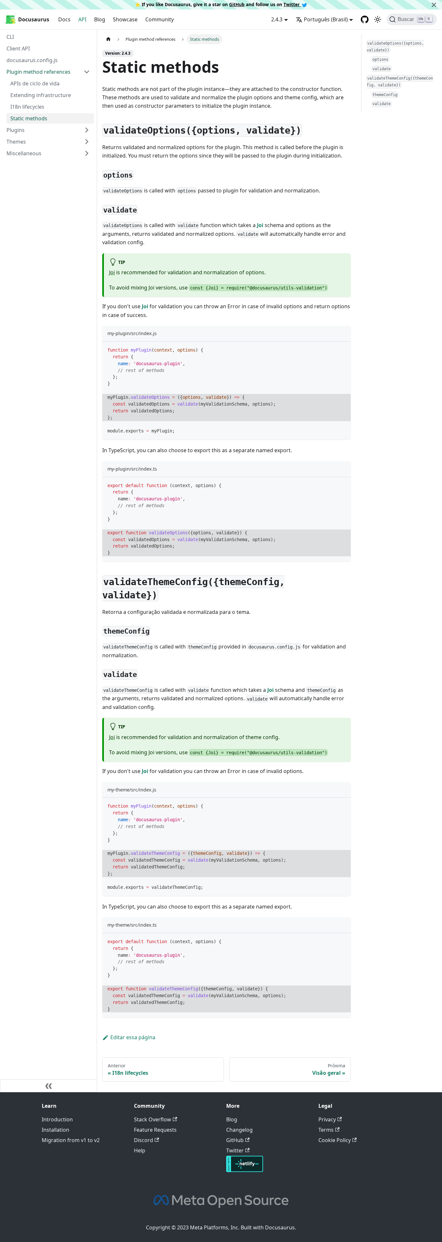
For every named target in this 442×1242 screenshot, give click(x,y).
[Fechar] (434, 4)
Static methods (28, 118)
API (82, 19)
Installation (55, 1129)
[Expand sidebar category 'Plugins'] (87, 130)
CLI (10, 36)
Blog (99, 19)
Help (139, 1150)
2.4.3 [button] (276, 19)
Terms (326, 1129)
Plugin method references (38, 71)
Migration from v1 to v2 (71, 1140)
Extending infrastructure (40, 95)
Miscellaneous (23, 153)
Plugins (15, 130)
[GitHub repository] (364, 19)
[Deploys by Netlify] (244, 1170)
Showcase (125, 19)
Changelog (239, 1129)
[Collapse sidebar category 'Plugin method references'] (87, 72)
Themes (16, 141)
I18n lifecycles (27, 106)
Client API (18, 48)
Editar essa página (132, 1037)
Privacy (327, 1119)
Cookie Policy (334, 1140)
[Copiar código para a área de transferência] (342, 349)
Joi (260, 225)
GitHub (237, 4)
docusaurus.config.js (32, 60)
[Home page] (108, 39)
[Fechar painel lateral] (48, 1085)
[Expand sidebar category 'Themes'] (87, 141)
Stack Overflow (152, 1119)
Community (159, 19)
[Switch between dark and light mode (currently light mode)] (377, 19)
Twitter (292, 4)
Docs (64, 19)
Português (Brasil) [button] (326, 19)
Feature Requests (155, 1129)
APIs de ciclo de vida (35, 83)
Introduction (57, 1119)
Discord (143, 1140)
